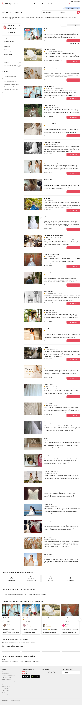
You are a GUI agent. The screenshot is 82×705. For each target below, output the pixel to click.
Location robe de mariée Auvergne (27, 642)
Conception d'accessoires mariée (11, 84)
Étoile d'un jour (48, 403)
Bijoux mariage (15, 661)
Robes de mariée (8, 44)
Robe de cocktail (36, 661)
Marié (48, 3)
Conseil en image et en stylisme (11, 92)
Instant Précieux (48, 329)
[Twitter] (46, 672)
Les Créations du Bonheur (51, 254)
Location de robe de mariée (10, 79)
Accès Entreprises (76, 1)
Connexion (71, 3)
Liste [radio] (65, 25)
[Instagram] (51, 672)
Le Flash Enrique (48, 504)
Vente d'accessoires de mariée (11, 81)
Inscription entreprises (6, 686)
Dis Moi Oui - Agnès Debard (52, 142)
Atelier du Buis (48, 180)
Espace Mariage (47, 521)
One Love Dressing (49, 49)
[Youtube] (54, 672)
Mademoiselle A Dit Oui (50, 124)
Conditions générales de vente (8, 675)
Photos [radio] (71, 25)
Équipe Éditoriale (5, 690)
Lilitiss (45, 422)
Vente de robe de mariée (9, 74)
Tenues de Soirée (49, 366)
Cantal (63, 650)
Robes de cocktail (8, 54)
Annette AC (47, 198)
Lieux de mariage (29, 3)
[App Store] (26, 677)
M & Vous (46, 438)
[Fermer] (19, 25)
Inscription (77, 3)
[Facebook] (43, 672)
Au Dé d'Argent (48, 29)
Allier (23, 650)
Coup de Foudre (48, 554)
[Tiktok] (57, 672)
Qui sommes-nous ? (6, 688)
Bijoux (5, 49)
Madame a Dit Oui (49, 161)
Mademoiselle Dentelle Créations (53, 235)
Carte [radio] (77, 25)
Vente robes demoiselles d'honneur (11, 86)
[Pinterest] (49, 672)
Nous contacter (73, 41)
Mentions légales (5, 673)
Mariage (4, 7)
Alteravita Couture (49, 105)
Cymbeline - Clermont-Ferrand (51, 471)
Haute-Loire (44, 650)
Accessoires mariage (6, 661)
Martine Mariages (49, 86)
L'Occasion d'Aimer (49, 310)
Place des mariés (48, 537)
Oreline (46, 347)
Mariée (43, 3)
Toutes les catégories (9, 41)
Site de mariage (5, 694)
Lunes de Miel (47, 488)
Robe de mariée (10, 7)
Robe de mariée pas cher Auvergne (10, 642)
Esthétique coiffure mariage (25, 661)
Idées (52, 3)
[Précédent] (2, 619)
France (66, 672)
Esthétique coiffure (8, 51)
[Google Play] (35, 677)
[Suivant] (79, 619)
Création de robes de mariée (10, 76)
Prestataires (37, 3)
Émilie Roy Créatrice (48, 455)
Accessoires (7, 46)
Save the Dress (48, 291)
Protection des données (7, 677)
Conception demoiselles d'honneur (11, 89)
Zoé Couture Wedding (50, 68)
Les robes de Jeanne (50, 273)
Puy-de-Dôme (5, 650)
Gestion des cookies (6, 679)
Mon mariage (20, 3)
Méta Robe (47, 217)
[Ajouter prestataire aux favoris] (40, 29)
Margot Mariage (48, 384)
